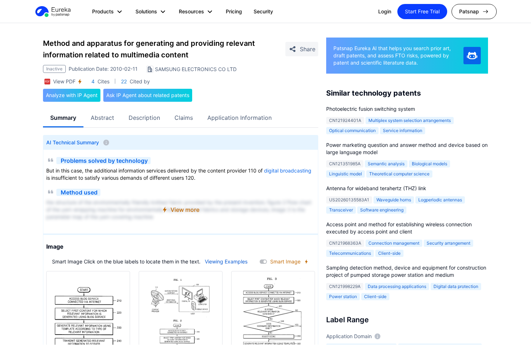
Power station (343, 296)
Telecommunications (350, 253)
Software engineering (381, 210)
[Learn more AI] (472, 55)
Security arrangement (448, 243)
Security (263, 11)
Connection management (393, 243)
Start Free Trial (422, 11)
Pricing (234, 11)
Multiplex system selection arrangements (409, 120)
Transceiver (341, 210)
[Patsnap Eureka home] (52, 11)
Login (384, 11)
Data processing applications (397, 286)
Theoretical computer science (399, 173)
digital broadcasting (287, 170)
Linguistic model (345, 173)
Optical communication (352, 130)
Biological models (429, 163)
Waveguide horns (393, 199)
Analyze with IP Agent (72, 95)
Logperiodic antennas (440, 199)
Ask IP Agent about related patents (147, 95)
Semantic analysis (386, 163)
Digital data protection (455, 286)
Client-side (389, 253)
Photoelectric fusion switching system (370, 109)
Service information (402, 130)
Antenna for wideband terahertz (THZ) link (376, 188)
